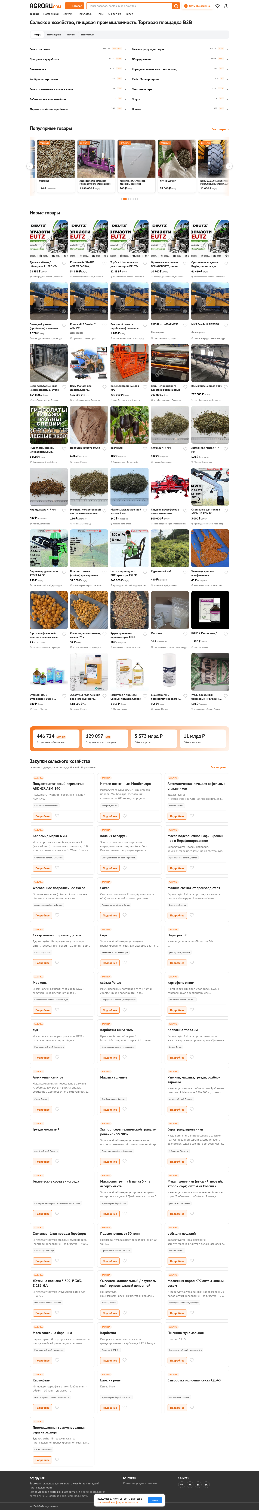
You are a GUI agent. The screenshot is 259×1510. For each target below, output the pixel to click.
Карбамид (108, 1332)
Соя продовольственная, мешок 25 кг (85, 635)
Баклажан (116, 447)
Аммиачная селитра (48, 1077)
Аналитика (114, 14)
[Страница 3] (128, 199)
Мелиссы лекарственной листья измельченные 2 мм (85, 511)
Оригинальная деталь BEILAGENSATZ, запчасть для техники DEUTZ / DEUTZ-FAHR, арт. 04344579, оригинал (166, 264)
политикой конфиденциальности (117, 1502)
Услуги (136, 99)
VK (181, 1484)
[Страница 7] (137, 199)
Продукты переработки (44, 59)
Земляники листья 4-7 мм (205, 449)
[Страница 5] (133, 199)
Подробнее (42, 816)
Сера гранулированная (185, 1129)
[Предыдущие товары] (29, 166)
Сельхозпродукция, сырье (148, 49)
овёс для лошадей (182, 1233)
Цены (100, 14)
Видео (129, 14)
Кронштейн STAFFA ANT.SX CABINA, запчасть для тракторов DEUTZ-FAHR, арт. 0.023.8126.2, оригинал (85, 264)
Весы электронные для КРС (124, 387)
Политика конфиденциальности (67, 1495)
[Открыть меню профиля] (225, 5)
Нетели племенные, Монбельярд (125, 783)
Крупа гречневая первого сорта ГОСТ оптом (122, 635)
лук (35, 1030)
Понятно (155, 1500)
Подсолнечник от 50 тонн (120, 1233)
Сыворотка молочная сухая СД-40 (194, 1380)
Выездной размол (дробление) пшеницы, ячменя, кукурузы (44, 326)
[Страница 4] (130, 199)
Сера (103, 935)
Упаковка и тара (142, 89)
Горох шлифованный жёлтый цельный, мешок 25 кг (45, 635)
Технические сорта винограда (56, 1181)
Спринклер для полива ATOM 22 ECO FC (205, 511)
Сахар (105, 888)
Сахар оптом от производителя (57, 935)
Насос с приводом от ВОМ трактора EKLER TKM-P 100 (123, 573)
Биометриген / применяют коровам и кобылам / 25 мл (165, 697)
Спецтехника (38, 69)
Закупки (68, 14)
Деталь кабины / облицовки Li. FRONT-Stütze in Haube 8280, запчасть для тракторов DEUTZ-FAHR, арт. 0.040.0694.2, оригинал (45, 264)
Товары (34, 14)
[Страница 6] (135, 199)
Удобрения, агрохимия (44, 79)
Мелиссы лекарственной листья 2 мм (125, 511)
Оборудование (141, 59)
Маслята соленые (113, 1077)
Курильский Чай (161, 571)
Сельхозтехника (40, 49)
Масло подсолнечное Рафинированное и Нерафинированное (196, 838)
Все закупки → (220, 767)
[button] (176, 6)
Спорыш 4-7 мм (161, 447)
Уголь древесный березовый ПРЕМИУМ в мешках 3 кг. (206, 697)
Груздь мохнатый (46, 1129)
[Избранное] (217, 5)
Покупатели (85, 14)
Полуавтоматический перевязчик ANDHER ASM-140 (58, 786)
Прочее (136, 109)
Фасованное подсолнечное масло (59, 888)
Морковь (40, 982)
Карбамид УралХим (183, 1030)
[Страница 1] (121, 199)
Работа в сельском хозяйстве (48, 99)
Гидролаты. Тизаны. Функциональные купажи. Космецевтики (44, 449)
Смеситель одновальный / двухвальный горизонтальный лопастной (128, 1283)
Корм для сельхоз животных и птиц (154, 69)
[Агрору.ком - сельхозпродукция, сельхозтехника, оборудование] (45, 5)
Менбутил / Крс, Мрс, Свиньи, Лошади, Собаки (125, 696)
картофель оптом (181, 982)
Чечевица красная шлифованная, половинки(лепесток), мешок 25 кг (205, 573)
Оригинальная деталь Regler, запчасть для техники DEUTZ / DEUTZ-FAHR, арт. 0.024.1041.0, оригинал (206, 264)
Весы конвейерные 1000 (206, 386)
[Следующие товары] (229, 166)
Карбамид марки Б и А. (50, 836)
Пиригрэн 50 (177, 935)
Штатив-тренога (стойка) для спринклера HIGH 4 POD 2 (85, 573)
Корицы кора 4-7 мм (43, 509)
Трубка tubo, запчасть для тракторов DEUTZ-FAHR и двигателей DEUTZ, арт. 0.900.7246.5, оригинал (125, 264)
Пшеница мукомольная (186, 1332)
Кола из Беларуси (113, 836)
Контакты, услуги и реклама (140, 1483)
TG (198, 1484)
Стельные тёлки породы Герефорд (59, 1233)
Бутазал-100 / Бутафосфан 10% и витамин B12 (42, 697)
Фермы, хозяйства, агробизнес (49, 109)
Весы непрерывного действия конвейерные (165, 387)
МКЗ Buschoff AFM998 (164, 324)
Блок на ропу (110, 1380)
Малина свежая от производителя (194, 888)
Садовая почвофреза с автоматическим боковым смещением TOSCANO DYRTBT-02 (165, 511)
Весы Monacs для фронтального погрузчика (80, 388)
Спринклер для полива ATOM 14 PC (44, 573)
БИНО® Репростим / (204, 633)
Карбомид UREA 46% (116, 1030)
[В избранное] (64, 263)
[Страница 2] (125, 199)
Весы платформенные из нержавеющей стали (44, 387)
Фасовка (156, 633)
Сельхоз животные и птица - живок (51, 89)
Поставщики (51, 14)
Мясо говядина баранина (52, 1332)
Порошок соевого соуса (85, 447)
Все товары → (220, 129)
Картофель (41, 1380)
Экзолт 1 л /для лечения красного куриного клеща (85, 697)
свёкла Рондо (110, 982)
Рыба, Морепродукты (145, 79)
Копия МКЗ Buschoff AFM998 (82, 326)
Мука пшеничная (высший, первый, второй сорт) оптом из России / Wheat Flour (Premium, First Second (195, 1186)
